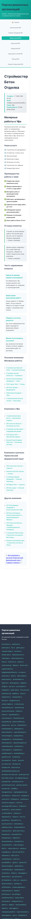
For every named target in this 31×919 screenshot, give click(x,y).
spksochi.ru (23, 862)
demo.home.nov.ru (17, 658)
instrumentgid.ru (7, 736)
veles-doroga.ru (18, 845)
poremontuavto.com (8, 785)
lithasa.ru (15, 817)
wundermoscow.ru (8, 898)
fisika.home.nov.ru (18, 655)
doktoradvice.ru (7, 743)
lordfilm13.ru (6, 809)
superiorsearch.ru (7, 669)
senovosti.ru (6, 676)
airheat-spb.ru (6, 655)
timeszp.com (16, 764)
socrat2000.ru (6, 862)
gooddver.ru (6, 820)
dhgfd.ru (11, 905)
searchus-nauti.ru (21, 785)
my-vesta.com (6, 764)
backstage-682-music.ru (10, 806)
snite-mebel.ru (21, 676)
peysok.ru (24, 880)
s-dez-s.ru (16, 880)
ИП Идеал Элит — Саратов (15, 484)
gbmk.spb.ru (20, 648)
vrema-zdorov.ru (13, 848)
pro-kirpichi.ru (21, 686)
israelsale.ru (5, 690)
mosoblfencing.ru (7, 869)
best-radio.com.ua (8, 778)
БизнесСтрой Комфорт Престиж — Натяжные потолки (14, 442)
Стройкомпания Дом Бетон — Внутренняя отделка (13, 418)
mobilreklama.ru (7, 859)
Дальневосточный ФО (15, 54)
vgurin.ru (15, 862)
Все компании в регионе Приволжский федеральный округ (14, 557)
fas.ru (13, 648)
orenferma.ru (24, 799)
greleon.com (6, 725)
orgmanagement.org (20, 792)
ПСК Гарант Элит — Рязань (15, 384)
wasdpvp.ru (25, 795)
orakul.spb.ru (6, 658)
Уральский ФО (15, 43)
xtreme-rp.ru (16, 795)
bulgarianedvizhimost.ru (9, 672)
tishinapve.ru (15, 799)
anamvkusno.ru (7, 679)
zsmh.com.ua (15, 767)
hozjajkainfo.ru (6, 739)
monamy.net (16, 757)
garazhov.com (6, 757)
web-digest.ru (13, 908)
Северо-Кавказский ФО (15, 64)
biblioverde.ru (6, 876)
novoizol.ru (17, 651)
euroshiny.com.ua (17, 781)
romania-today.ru (7, 651)
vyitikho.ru (19, 711)
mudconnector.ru (7, 891)
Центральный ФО (15, 27)
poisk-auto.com (24, 774)
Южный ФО (15, 59)
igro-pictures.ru (17, 876)
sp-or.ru (13, 725)
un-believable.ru (7, 813)
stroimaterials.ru (18, 739)
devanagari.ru (22, 873)
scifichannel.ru (6, 887)
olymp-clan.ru (19, 898)
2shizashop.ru (18, 824)
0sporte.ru (5, 683)
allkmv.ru (4, 905)
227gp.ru (4, 686)
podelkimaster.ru (7, 753)
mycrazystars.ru (7, 718)
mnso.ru (4, 662)
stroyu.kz (21, 760)
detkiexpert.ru (18, 729)
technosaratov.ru (18, 679)
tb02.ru (4, 848)
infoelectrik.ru (21, 725)
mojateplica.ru (17, 750)
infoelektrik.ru (22, 915)
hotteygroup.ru (6, 838)
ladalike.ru (15, 693)
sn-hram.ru (22, 672)
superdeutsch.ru (14, 714)
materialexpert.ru (7, 729)
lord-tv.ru (19, 802)
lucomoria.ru (6, 873)
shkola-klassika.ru (7, 866)
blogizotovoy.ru (15, 700)
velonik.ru (23, 848)
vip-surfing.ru (16, 894)
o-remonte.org (19, 704)
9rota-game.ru (14, 683)
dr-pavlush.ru (6, 901)
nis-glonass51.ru (7, 845)
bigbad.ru (23, 683)
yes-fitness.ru (6, 795)
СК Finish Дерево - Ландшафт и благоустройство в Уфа (14, 507)
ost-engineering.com (21, 778)
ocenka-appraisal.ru (18, 887)
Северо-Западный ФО (15, 33)
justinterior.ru (19, 746)
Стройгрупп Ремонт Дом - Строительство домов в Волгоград (15, 535)
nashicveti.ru (16, 644)
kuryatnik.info (6, 781)
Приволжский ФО (15, 38)
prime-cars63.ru (16, 809)
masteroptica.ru (19, 869)
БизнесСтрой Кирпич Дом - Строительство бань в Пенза (15, 543)
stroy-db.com (24, 690)
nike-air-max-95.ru (18, 852)
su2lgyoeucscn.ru (17, 901)
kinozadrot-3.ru (16, 820)
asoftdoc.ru (18, 883)
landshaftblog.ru (19, 753)
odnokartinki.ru (17, 697)
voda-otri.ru (5, 799)
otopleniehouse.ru (7, 746)
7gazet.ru (16, 665)
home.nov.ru (12, 662)
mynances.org (6, 693)
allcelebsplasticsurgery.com (11, 771)
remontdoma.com (7, 707)
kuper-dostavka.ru (23, 912)
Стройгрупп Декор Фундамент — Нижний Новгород (14, 479)
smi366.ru (14, 788)
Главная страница (13, 563)
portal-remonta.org (8, 711)
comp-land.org (6, 665)
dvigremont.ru (6, 697)
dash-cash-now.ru (18, 831)
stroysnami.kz (6, 760)
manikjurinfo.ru (18, 736)
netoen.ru (5, 908)
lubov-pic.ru (15, 855)
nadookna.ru (6, 855)
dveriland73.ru (19, 841)
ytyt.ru (15, 915)
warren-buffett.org (18, 722)
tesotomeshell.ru (21, 905)
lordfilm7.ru (22, 806)
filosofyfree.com (18, 718)
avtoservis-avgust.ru (8, 802)
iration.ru (14, 873)
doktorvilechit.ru (7, 732)
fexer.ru (13, 676)
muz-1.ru (22, 817)
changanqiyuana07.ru (8, 912)
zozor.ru (22, 693)
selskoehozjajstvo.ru (20, 743)
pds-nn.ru (16, 859)
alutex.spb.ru (6, 648)
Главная (4, 13)
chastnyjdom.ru (7, 750)
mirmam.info (6, 788)
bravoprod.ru (6, 834)
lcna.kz (14, 760)
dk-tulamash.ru (6, 880)
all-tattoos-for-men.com (9, 774)
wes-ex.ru (12, 686)
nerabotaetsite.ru (19, 827)
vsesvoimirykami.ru (20, 732)
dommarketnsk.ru (7, 841)
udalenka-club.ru (7, 827)
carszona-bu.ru (7, 831)
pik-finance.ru (6, 894)
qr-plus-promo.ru (7, 824)
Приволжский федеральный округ (18, 13)
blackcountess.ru (7, 883)
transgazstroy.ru (7, 792)
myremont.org (19, 707)
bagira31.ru (16, 838)
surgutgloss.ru (6, 852)
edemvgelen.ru (6, 915)
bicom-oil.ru (24, 665)
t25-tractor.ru (6, 644)
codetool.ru (17, 813)
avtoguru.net (6, 767)
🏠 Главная (15, 22)
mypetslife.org (6, 722)
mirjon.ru (4, 714)
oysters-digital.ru (7, 704)
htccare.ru (5, 700)
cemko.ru (20, 662)
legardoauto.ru (6, 817)
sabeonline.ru (19, 866)
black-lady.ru (15, 690)
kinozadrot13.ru (17, 834)
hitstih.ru (17, 891)
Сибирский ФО (15, 48)
